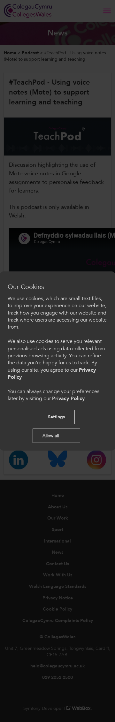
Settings (56, 417)
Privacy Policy (68, 398)
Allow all (50, 436)
